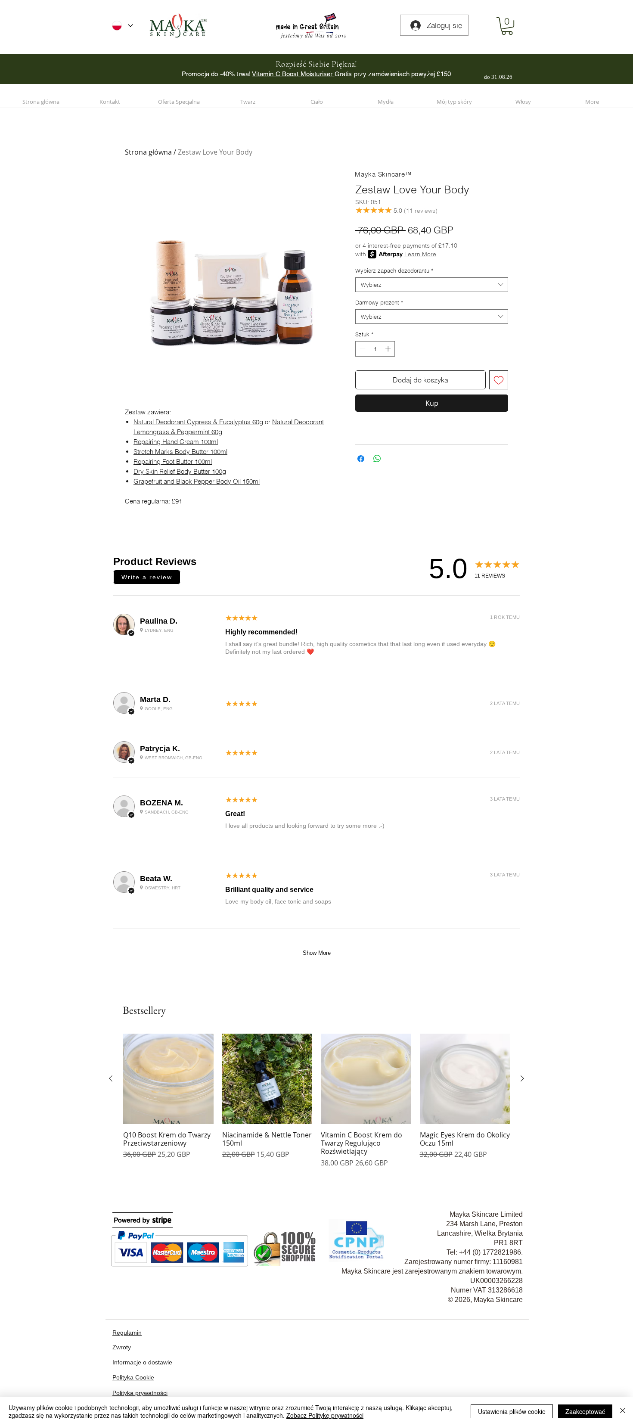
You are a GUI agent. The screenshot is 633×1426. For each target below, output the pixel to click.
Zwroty (121, 1347)
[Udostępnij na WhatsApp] (377, 459)
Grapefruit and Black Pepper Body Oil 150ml (196, 481)
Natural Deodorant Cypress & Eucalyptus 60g (198, 422)
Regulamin (127, 1332)
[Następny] (522, 1078)
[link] (507, 26)
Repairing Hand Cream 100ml (175, 442)
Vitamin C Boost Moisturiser (293, 74)
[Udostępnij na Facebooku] (361, 459)
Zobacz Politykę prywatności (324, 1415)
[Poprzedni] (111, 1078)
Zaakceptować (585, 1411)
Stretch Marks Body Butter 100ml (180, 451)
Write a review (146, 577)
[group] (317, 1100)
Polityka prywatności (140, 1392)
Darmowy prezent (379, 302)
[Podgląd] (168, 1079)
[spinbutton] (375, 349)
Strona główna (148, 152)
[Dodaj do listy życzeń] (498, 379)
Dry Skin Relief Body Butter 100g (179, 471)
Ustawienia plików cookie (512, 1411)
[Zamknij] (622, 1411)
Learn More (420, 254)
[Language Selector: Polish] (123, 25)
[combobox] (431, 284)
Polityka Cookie (133, 1377)
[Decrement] (362, 349)
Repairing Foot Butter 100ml (172, 461)
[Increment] (389, 349)
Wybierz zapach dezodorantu (394, 270)
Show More (317, 953)
